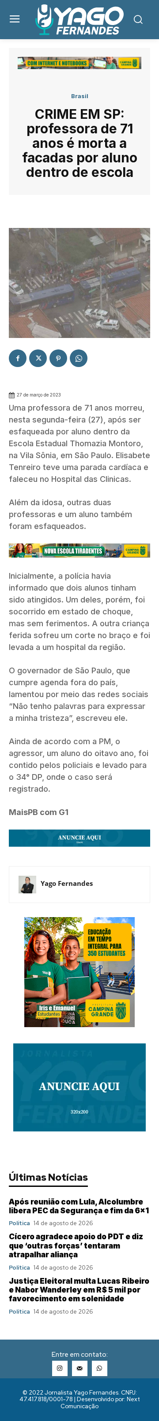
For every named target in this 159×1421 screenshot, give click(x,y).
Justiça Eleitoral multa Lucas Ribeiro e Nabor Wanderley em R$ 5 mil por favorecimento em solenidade (79, 1290)
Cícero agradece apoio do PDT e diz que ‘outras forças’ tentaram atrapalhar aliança (76, 1245)
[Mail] (79, 1368)
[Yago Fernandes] (27, 884)
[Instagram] (60, 1368)
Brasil (79, 95)
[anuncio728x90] (79, 853)
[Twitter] (38, 358)
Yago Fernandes (67, 883)
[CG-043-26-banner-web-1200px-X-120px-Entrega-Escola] (79, 564)
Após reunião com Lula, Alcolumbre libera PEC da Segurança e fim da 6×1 (79, 1206)
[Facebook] (17, 358)
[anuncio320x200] (79, 1129)
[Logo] (79, 19)
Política (19, 1223)
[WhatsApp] (78, 358)
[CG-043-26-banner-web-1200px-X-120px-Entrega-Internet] (79, 66)
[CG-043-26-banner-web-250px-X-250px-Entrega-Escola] (79, 1024)
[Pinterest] (58, 358)
